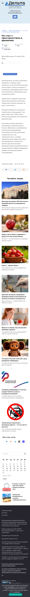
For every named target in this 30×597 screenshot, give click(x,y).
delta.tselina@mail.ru (15, 13)
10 (3, 466)
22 (21, 468)
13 (14, 466)
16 (24, 466)
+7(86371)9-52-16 (15, 11)
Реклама (4, 513)
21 (17, 468)
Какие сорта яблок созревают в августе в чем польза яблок (14, 235)
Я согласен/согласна (15, 594)
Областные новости (10, 74)
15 (21, 466)
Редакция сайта (7, 510)
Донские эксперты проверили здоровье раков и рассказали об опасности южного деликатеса (14, 296)
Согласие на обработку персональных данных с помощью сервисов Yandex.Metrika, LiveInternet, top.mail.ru (14, 570)
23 (25, 468)
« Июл (4, 478)
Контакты (5, 515)
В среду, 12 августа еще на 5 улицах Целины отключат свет (18, 486)
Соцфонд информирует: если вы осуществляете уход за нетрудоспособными (14, 392)
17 (3, 468)
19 (10, 468)
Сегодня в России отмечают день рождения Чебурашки (14, 359)
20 (14, 468)
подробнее (11, 587)
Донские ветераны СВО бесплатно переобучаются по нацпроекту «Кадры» (15, 203)
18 (7, 468)
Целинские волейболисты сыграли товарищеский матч (19, 497)
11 (6, 466)
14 (17, 466)
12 (10, 466)
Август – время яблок (10, 265)
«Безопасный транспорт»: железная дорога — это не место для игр (14, 425)
